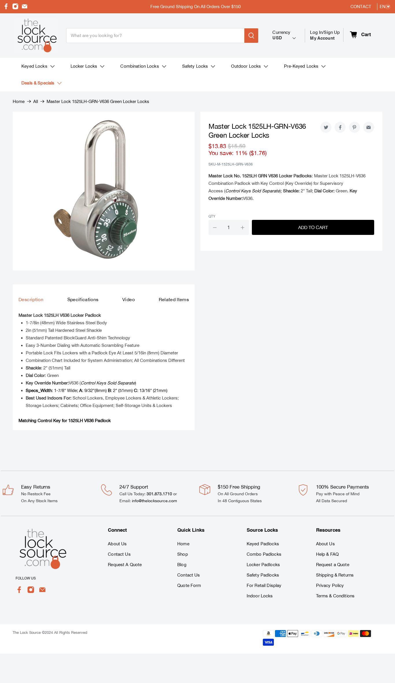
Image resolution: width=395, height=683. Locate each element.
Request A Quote (125, 564)
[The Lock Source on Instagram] (15, 7)
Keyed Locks (34, 66)
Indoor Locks (260, 595)
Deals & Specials (37, 82)
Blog (182, 564)
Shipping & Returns (335, 574)
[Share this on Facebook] (340, 127)
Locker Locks (84, 66)
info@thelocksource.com (154, 500)
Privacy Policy (330, 585)
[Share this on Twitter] (325, 127)
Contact (360, 6)
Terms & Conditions (335, 595)
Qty (211, 216)
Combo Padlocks (264, 554)
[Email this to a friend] (368, 127)
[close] (388, 7)
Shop (182, 554)
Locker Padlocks (263, 564)
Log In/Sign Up (325, 35)
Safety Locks (195, 66)
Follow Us (26, 578)
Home (19, 101)
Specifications (83, 299)
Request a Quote (332, 564)
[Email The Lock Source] (24, 7)
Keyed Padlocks (263, 543)
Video (128, 299)
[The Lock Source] (36, 36)
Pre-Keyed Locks (301, 66)
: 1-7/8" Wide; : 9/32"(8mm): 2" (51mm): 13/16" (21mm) (96, 390)
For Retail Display (264, 585)
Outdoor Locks (246, 66)
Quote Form (189, 585)
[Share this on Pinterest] (354, 127)
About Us (117, 543)
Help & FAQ (327, 554)
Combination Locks (139, 66)
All (35, 101)
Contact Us (119, 554)
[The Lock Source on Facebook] (6, 7)
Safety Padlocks (263, 574)
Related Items (174, 299)
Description (31, 299)
